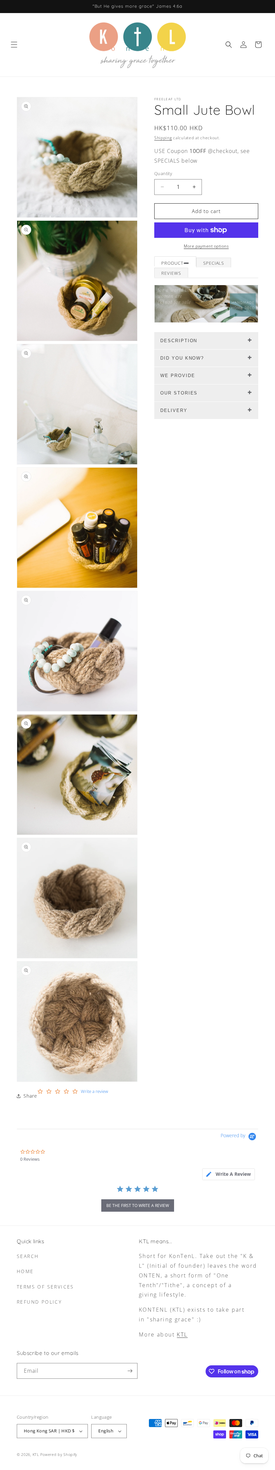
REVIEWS (171, 273)
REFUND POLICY (39, 1302)
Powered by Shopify (58, 1454)
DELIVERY (173, 410)
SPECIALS (213, 263)
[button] (14, 44)
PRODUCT (172, 263)
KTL (182, 1334)
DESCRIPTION (178, 340)
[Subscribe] (129, 1371)
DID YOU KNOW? (182, 358)
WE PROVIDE (177, 375)
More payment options (206, 246)
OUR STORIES (179, 393)
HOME (25, 1271)
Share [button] (30, 1096)
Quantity (163, 173)
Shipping (163, 138)
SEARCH (28, 1256)
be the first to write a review (137, 1205)
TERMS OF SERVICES (45, 1286)
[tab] (228, 1174)
